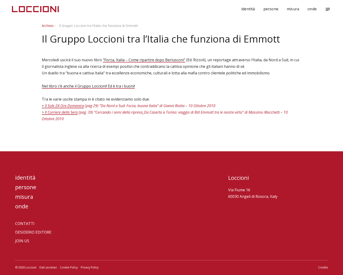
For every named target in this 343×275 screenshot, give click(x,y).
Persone (270, 8)
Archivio (48, 25)
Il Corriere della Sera (61, 112)
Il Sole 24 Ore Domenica (64, 105)
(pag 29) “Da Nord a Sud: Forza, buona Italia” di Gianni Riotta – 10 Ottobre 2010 (149, 105)
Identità (248, 8)
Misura (293, 8)
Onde (312, 8)
